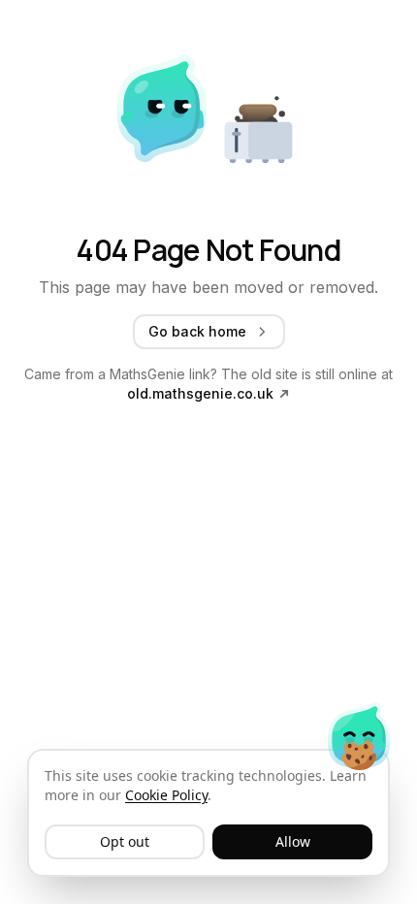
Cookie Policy (166, 795)
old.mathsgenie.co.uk (200, 393)
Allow (292, 841)
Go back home (197, 331)
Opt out (124, 841)
